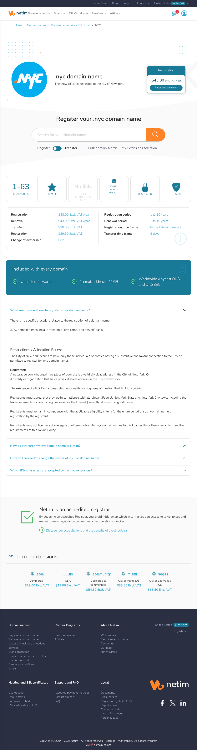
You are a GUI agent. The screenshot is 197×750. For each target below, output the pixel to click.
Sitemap (110, 741)
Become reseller (65, 635)
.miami (132, 574)
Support (127, 3)
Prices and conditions (166, 87)
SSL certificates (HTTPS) (23, 705)
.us (70, 574)
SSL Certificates (78, 13)
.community (101, 574)
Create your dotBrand (21, 664)
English (141, 3)
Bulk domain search (102, 148)
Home (18, 25)
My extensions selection (139, 148)
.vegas (162, 574)
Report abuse (109, 705)
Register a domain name (23, 635)
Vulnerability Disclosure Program (137, 741)
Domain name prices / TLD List (70, 25)
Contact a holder (111, 709)
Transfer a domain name (23, 639)
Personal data (109, 718)
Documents (108, 693)
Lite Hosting (15, 693)
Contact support (64, 697)
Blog (115, 3)
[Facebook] (162, 703)
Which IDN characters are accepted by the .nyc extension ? (51, 470)
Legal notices (109, 697)
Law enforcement (112, 713)
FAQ (57, 701)
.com (40, 574)
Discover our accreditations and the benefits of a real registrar (87, 530)
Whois (12, 668)
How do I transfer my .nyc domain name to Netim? (45, 446)
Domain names (36, 25)
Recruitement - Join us (114, 639)
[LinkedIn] (183, 703)
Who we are (108, 635)
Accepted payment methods (72, 693)
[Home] (17, 13)
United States (169, 3)
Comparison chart (19, 701)
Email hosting (16, 697)
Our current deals (19, 660)
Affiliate (115, 13)
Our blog (106, 648)
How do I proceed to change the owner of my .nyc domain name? (55, 458)
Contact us (107, 643)
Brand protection (18, 652)
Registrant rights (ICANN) (117, 701)
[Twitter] (172, 703)
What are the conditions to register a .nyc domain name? (50, 310)
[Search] (155, 135)
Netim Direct (100, 3)
